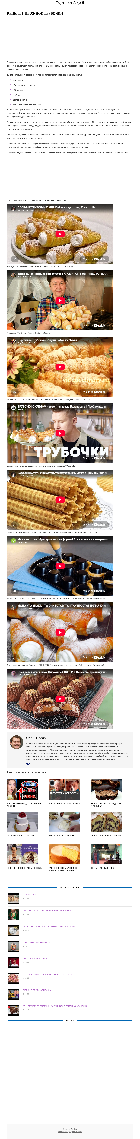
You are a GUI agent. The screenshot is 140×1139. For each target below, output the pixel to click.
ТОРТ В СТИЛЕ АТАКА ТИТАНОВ (37, 990)
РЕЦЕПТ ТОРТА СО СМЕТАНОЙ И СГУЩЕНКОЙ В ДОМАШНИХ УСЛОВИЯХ (55, 1006)
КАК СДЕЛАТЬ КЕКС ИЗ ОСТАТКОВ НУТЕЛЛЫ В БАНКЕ (47, 910)
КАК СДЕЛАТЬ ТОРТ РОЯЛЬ (35, 958)
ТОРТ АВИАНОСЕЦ (31, 894)
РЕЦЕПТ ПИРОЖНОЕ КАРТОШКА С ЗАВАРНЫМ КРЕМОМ (47, 974)
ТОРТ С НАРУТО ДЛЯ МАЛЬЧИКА (37, 942)
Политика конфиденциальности (70, 1131)
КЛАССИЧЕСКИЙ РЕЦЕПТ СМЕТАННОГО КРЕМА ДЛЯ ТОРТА (49, 926)
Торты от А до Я (70, 3)
